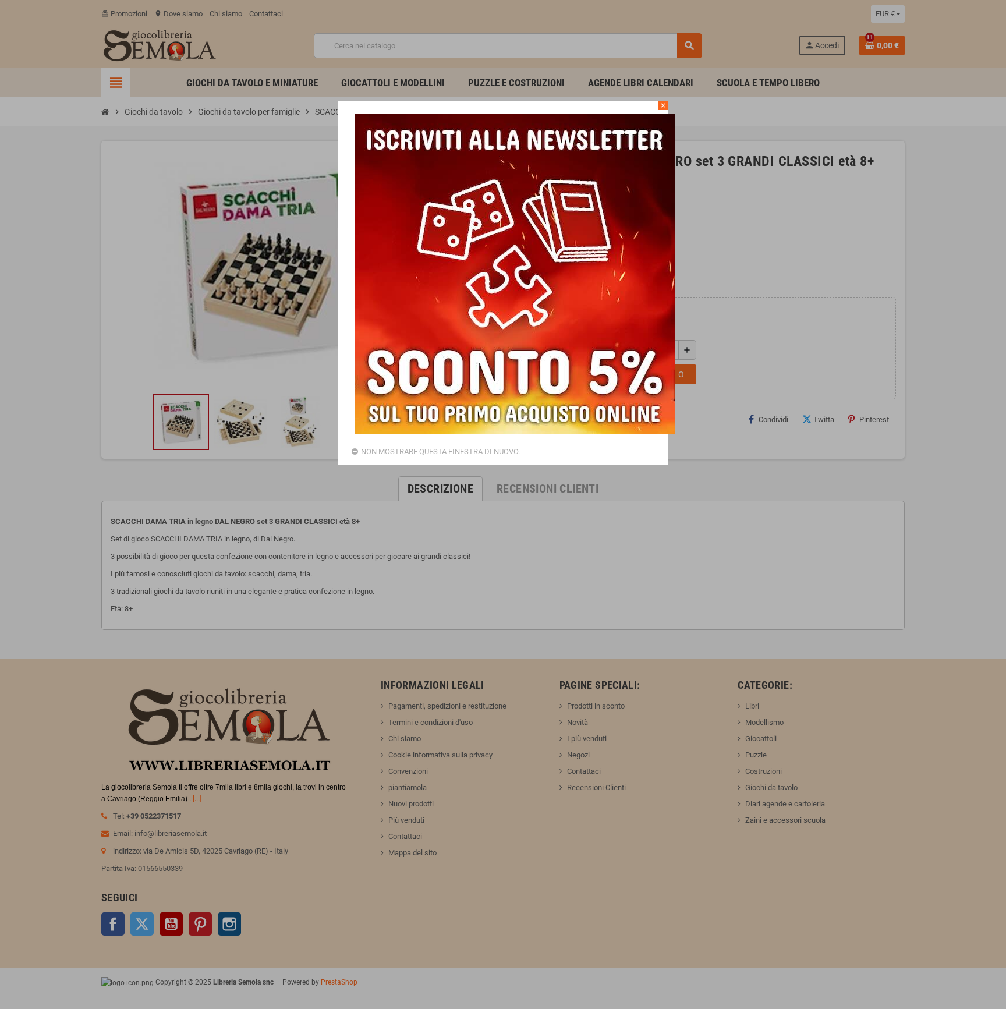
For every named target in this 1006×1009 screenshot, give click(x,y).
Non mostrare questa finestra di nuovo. (440, 451)
